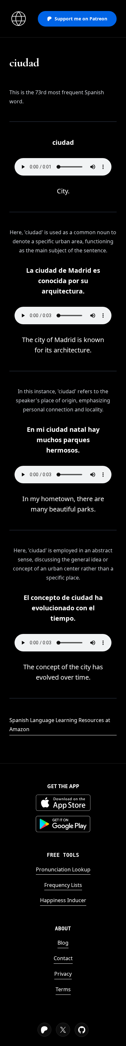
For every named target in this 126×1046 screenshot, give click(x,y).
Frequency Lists (63, 885)
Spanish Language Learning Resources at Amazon (59, 725)
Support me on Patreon (81, 19)
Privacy (63, 973)
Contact (63, 958)
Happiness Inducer (63, 900)
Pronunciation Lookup (63, 869)
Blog (63, 942)
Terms (63, 989)
